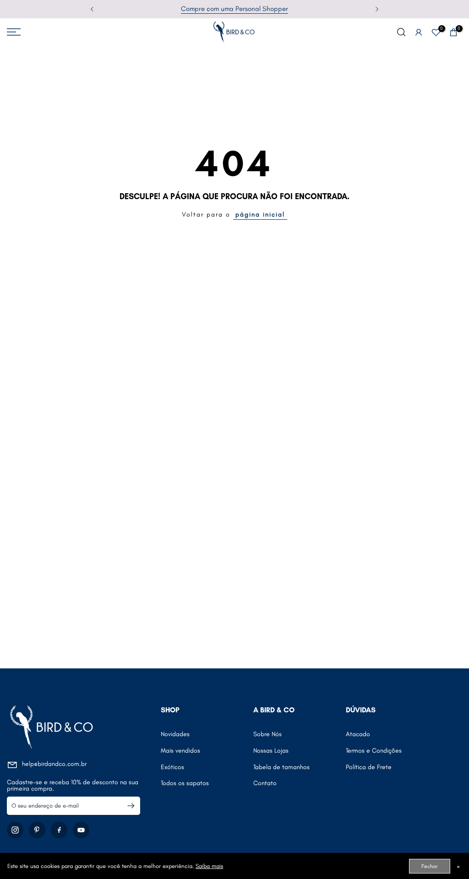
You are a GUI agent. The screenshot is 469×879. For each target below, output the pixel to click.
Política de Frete (369, 767)
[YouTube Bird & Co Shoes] (81, 830)
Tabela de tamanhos (281, 767)
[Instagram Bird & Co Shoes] (15, 830)
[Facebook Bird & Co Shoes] (59, 830)
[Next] (376, 9)
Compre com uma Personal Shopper (234, 9)
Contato (265, 783)
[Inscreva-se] (127, 806)
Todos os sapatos (185, 783)
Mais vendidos (180, 750)
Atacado (358, 734)
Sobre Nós (267, 734)
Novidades (175, 734)
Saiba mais (209, 866)
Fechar (429, 866)
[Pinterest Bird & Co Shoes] (37, 830)
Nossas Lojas (271, 750)
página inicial (260, 214)
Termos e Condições (374, 750)
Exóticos (172, 767)
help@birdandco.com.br (54, 764)
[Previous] (93, 9)
